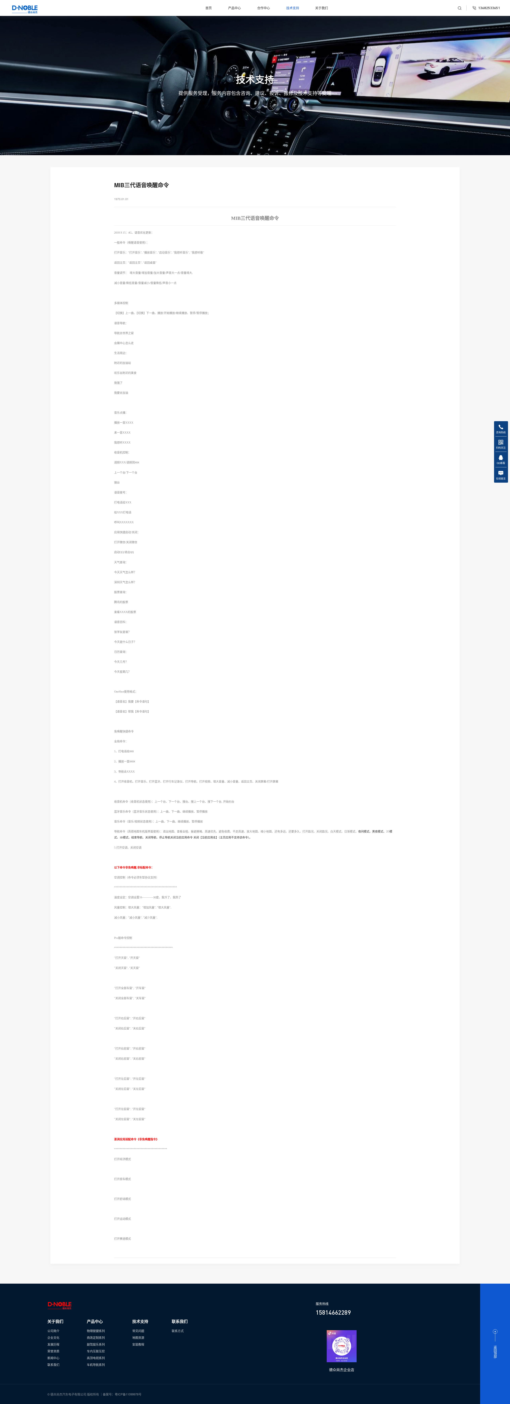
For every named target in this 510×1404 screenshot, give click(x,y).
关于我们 (321, 8)
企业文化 (53, 1337)
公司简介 (53, 1331)
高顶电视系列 (96, 1358)
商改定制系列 (96, 1337)
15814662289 (333, 1312)
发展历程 (53, 1344)
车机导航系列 (96, 1364)
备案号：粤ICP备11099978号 (122, 1394)
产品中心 (234, 8)
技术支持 (292, 8)
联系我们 (53, 1364)
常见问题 (138, 1331)
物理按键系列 (96, 1331)
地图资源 (138, 1337)
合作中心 (263, 8)
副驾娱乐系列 (96, 1344)
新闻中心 (53, 1358)
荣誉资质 (53, 1351)
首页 (208, 8)
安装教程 (138, 1344)
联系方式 (178, 1331)
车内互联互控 (96, 1351)
